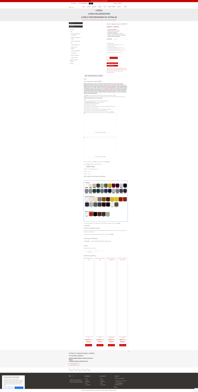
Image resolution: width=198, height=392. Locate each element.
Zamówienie (88, 384)
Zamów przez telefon (112, 63)
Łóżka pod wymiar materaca (73, 60)
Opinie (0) (100, 75)
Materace (72, 63)
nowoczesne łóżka (110, 87)
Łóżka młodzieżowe (75, 44)
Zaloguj (115, 3)
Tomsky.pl (114, 390)
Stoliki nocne (74, 53)
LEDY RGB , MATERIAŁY (75, 55)
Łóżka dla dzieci (74, 57)
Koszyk (125, 6)
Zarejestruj (120, 3)
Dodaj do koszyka (113, 57)
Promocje (72, 29)
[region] (13, 382)
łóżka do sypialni (124, 69)
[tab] (86, 76)
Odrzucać (11, 387)
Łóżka (71, 31)
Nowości (94, 6)
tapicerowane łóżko (110, 72)
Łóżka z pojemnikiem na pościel (76, 38)
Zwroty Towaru (111, 6)
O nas (104, 6)
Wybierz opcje (88, 345)
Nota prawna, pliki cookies (100, 390)
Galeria (99, 6)
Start (83, 6)
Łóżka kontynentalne (75, 50)
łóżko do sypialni (112, 70)
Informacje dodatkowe (92, 75)
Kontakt (119, 6)
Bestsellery (74, 364)
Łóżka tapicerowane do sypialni (96, 19)
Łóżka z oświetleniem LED (75, 42)
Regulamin (106, 390)
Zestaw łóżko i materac (74, 48)
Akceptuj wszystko (19, 387)
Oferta (88, 6)
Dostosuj (6, 387)
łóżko (108, 70)
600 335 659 (73, 3)
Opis (86, 75)
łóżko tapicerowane (119, 70)
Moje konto (88, 381)
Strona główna (85, 19)
